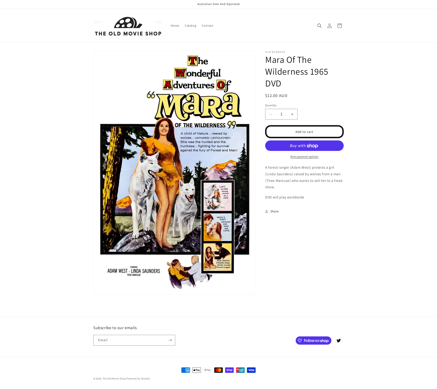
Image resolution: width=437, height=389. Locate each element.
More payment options (304, 156)
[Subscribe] (170, 340)
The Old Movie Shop (114, 378)
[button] (320, 26)
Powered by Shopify (138, 378)
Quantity (271, 105)
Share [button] (274, 211)
